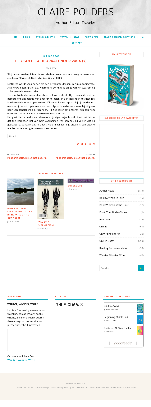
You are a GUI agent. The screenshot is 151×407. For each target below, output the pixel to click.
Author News (51, 56)
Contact (77, 43)
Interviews (105, 219)
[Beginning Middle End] (140, 319)
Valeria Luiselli (111, 321)
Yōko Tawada (110, 332)
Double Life (75, 186)
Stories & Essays (45, 37)
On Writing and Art (109, 233)
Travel (64, 37)
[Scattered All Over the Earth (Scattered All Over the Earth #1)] (140, 330)
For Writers (92, 37)
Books (27, 37)
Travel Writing (56, 387)
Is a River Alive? (112, 306)
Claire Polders (75, 12)
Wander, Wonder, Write (112, 255)
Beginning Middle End (116, 317)
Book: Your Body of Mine (113, 212)
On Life (103, 226)
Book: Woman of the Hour (113, 205)
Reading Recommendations (119, 37)
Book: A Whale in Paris (111, 198)
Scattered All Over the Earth (119, 328)
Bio (16, 37)
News (76, 37)
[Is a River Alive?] (140, 308)
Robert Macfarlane (112, 310)
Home (19, 387)
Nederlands (130, 387)
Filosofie (13, 136)
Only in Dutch (106, 241)
